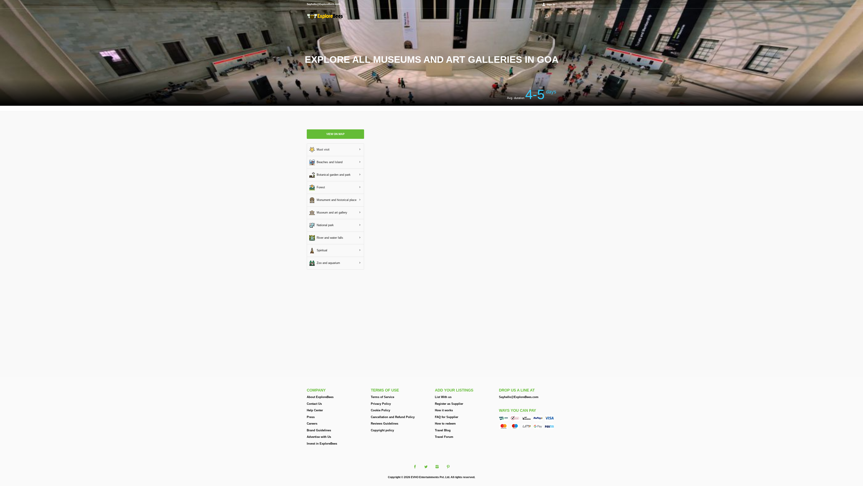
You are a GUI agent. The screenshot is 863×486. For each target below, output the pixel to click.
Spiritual (321, 250)
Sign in (551, 4)
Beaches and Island (329, 162)
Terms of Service (382, 397)
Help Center (315, 410)
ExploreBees (325, 16)
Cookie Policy (380, 410)
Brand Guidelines (319, 430)
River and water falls (329, 237)
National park (324, 225)
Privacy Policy (381, 403)
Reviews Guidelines (384, 423)
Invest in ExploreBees (322, 443)
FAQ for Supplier (446, 417)
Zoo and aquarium (327, 262)
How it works (444, 410)
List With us (443, 397)
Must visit (322, 149)
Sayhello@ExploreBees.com (518, 397)
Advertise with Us (319, 437)
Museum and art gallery (331, 212)
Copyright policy (382, 430)
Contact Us (314, 403)
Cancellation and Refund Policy (393, 417)
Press (311, 417)
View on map (335, 134)
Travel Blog (443, 430)
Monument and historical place (335, 199)
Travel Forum (444, 437)
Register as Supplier (449, 403)
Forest (320, 187)
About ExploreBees (320, 397)
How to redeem (445, 423)
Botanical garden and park (333, 174)
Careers (312, 423)
